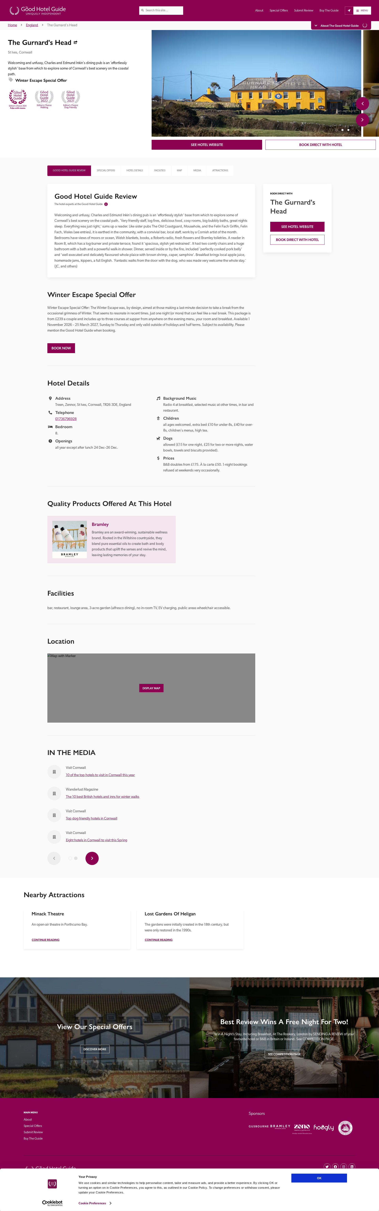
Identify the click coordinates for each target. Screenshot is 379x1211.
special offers (106, 170)
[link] (142, 10)
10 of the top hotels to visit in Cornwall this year (100, 775)
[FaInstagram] (343, 1166)
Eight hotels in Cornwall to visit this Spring (96, 840)
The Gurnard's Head (62, 25)
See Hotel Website (207, 145)
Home (12, 25)
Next (362, 119)
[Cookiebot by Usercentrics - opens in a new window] (52, 1203)
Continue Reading (45, 939)
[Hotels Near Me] (349, 10)
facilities (159, 170)
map (179, 170)
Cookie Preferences (92, 1203)
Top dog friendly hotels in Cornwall (91, 819)
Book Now (61, 348)
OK (319, 1178)
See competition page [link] (284, 1054)
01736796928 (66, 419)
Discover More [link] (94, 1049)
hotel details (135, 170)
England (32, 25)
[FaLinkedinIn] (352, 1166)
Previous (362, 103)
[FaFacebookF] (335, 1166)
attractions (220, 170)
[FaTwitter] (327, 1166)
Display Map (151, 688)
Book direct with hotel (320, 145)
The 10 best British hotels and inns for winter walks (102, 797)
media (197, 170)
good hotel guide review (69, 170)
